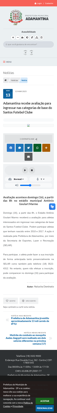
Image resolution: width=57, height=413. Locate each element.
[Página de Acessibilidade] (41, 37)
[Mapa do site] (37, 37)
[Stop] (32, 170)
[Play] (25, 170)
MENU (9, 62)
